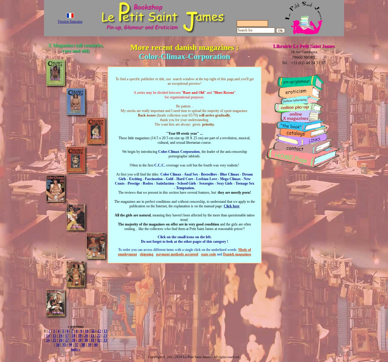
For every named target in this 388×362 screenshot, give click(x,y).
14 (48, 336)
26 (60, 340)
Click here (231, 206)
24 (48, 340)
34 (57, 345)
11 (93, 331)
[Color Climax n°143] (55, 314)
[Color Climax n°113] (75, 113)
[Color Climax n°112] (55, 84)
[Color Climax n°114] (95, 142)
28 (73, 340)
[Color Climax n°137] (75, 228)
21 (92, 336)
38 (83, 345)
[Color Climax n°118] (75, 171)
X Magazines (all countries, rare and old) (75, 48)
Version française (70, 21)
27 (67, 340)
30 (86, 340)
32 (99, 340)
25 (54, 340)
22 (99, 336)
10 (87, 331)
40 (96, 345)
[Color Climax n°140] (75, 285)
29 (80, 340)
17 (67, 336)
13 (105, 331)
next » (75, 349)
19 (80, 336)
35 (64, 345)
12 (99, 331)
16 (60, 336)
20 (86, 336)
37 (77, 345)
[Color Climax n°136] (55, 199)
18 (73, 336)
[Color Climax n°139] (95, 257)
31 (92, 340)
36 (70, 345)
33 (105, 340)
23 (105, 336)
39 (89, 345)
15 (54, 336)
